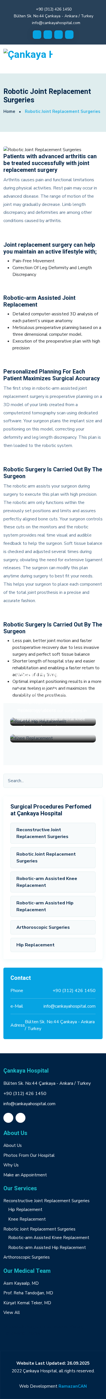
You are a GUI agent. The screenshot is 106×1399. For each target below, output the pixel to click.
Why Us (11, 1165)
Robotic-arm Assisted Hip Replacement (44, 906)
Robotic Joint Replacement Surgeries (46, 857)
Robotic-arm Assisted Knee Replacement (46, 882)
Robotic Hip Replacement (50, 674)
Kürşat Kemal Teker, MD (27, 1303)
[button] (53, 1330)
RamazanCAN (73, 1386)
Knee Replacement (27, 1219)
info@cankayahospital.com (56, 23)
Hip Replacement (35, 945)
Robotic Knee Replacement (52, 691)
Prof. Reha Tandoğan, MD (28, 1293)
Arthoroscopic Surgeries (43, 927)
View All (11, 1312)
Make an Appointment (25, 1175)
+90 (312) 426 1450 (54, 9)
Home (9, 111)
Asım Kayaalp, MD (21, 1283)
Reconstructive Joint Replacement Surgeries (42, 833)
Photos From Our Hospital (29, 1155)
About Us (12, 1145)
